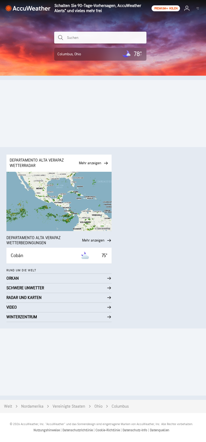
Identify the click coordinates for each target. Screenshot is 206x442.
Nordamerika (32, 406)
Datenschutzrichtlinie (78, 430)
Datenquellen (159, 430)
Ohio (98, 406)
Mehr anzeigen (93, 240)
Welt (8, 406)
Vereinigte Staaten (69, 406)
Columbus (120, 406)
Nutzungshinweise (47, 430)
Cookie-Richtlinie (108, 430)
